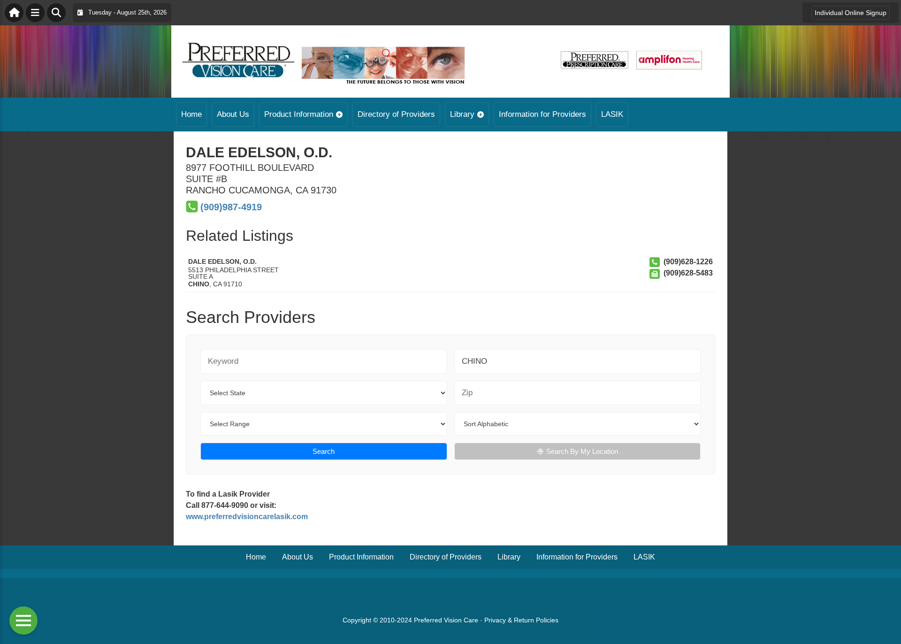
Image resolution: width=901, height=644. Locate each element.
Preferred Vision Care (446, 620)
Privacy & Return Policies (521, 620)
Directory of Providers (396, 114)
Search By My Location (582, 451)
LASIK (612, 114)
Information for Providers (542, 114)
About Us (233, 114)
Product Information (298, 114)
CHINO (198, 284)
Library (462, 114)
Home (191, 114)
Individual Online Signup (850, 12)
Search (324, 451)
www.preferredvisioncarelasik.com (247, 517)
